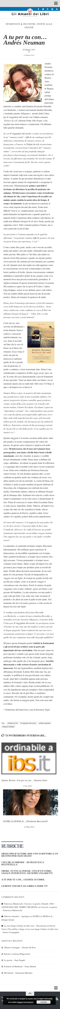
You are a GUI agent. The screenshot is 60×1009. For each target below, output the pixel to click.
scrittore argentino (45, 723)
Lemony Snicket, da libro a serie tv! (24, 886)
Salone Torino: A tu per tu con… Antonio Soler (24, 780)
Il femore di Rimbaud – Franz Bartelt (20, 966)
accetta (44, 1002)
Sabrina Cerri (29, 55)
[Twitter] (43, 9)
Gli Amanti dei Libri (30, 12)
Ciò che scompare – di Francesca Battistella (22, 863)
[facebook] (38, 9)
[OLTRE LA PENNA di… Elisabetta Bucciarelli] (30, 802)
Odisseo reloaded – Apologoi (16, 916)
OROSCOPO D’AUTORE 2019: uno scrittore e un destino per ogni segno (29, 854)
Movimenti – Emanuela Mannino (18, 972)
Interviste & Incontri (20, 24)
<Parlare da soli (12, 723)
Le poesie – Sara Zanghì (14, 960)
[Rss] (57, 9)
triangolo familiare (8, 726)
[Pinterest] (52, 9)
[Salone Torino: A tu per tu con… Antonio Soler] (28, 758)
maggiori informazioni (25, 1002)
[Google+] (47, 9)
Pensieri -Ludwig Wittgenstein (17, 953)
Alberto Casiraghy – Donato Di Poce (20, 947)
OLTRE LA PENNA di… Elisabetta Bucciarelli (25, 821)
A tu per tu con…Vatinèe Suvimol (23, 879)
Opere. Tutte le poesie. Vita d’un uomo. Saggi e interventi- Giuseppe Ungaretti (26, 872)
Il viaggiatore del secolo (28, 723)
